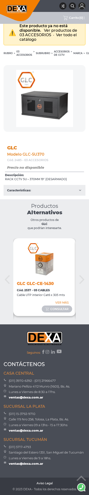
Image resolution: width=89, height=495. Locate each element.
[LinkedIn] (53, 352)
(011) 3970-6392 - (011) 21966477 (32, 381)
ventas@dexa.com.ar (26, 397)
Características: (19, 190)
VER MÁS (62, 302)
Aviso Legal (45, 483)
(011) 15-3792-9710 (22, 414)
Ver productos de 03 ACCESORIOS (48, 32)
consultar (59, 309)
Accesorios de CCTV (62, 53)
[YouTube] (59, 352)
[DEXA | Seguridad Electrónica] (20, 10)
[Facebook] (43, 352)
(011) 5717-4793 (20, 447)
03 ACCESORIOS (24, 53)
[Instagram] (47, 352)
